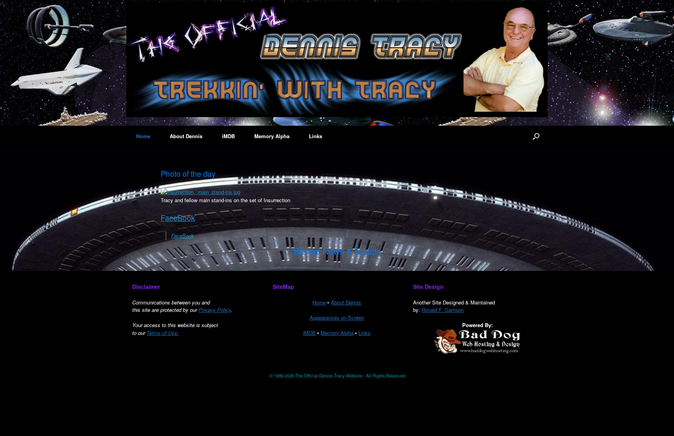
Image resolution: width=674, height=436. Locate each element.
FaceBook (178, 217)
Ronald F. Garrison (443, 309)
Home (143, 136)
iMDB (228, 136)
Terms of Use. (163, 332)
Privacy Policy (215, 309)
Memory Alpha (271, 136)
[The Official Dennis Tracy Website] (337, 59)
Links (315, 136)
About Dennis (186, 136)
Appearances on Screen (337, 317)
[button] (536, 136)
